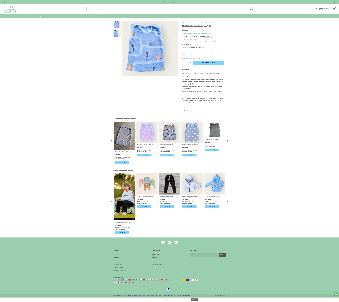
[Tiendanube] (220, 296)
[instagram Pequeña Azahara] (163, 242)
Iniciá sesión (325, 8)
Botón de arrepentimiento (184, 295)
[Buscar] (250, 9)
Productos (13, 16)
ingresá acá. (173, 295)
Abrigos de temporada (197, 22)
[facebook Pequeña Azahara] (169, 242)
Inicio (5, 16)
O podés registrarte (324, 10)
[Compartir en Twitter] (184, 111)
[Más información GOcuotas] (208, 37)
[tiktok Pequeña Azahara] (176, 242)
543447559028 (156, 254)
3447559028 (155, 257)
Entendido (194, 299)
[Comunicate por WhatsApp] (336, 294)
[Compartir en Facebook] (182, 111)
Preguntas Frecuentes (59, 16)
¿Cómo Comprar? (45, 16)
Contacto (22, 16)
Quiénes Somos (32, 16)
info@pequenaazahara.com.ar (160, 261)
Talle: (184, 51)
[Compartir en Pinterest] (187, 111)
